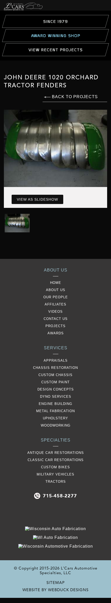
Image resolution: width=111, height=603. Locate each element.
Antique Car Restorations (55, 453)
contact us (56, 319)
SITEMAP (55, 582)
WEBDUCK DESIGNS (68, 590)
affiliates (55, 304)
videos (55, 311)
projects (55, 326)
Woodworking (55, 425)
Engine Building (55, 404)
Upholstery (55, 418)
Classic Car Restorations (56, 460)
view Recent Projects (55, 49)
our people (55, 297)
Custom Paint (55, 382)
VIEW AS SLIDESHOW (37, 199)
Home (55, 283)
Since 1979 (55, 21)
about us (55, 290)
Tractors (55, 481)
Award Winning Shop (55, 35)
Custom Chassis (55, 375)
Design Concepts (55, 389)
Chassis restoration (55, 368)
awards (55, 333)
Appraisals (56, 360)
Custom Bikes (55, 467)
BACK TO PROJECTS (74, 97)
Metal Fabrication (55, 411)
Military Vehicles (55, 474)
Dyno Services (55, 396)
